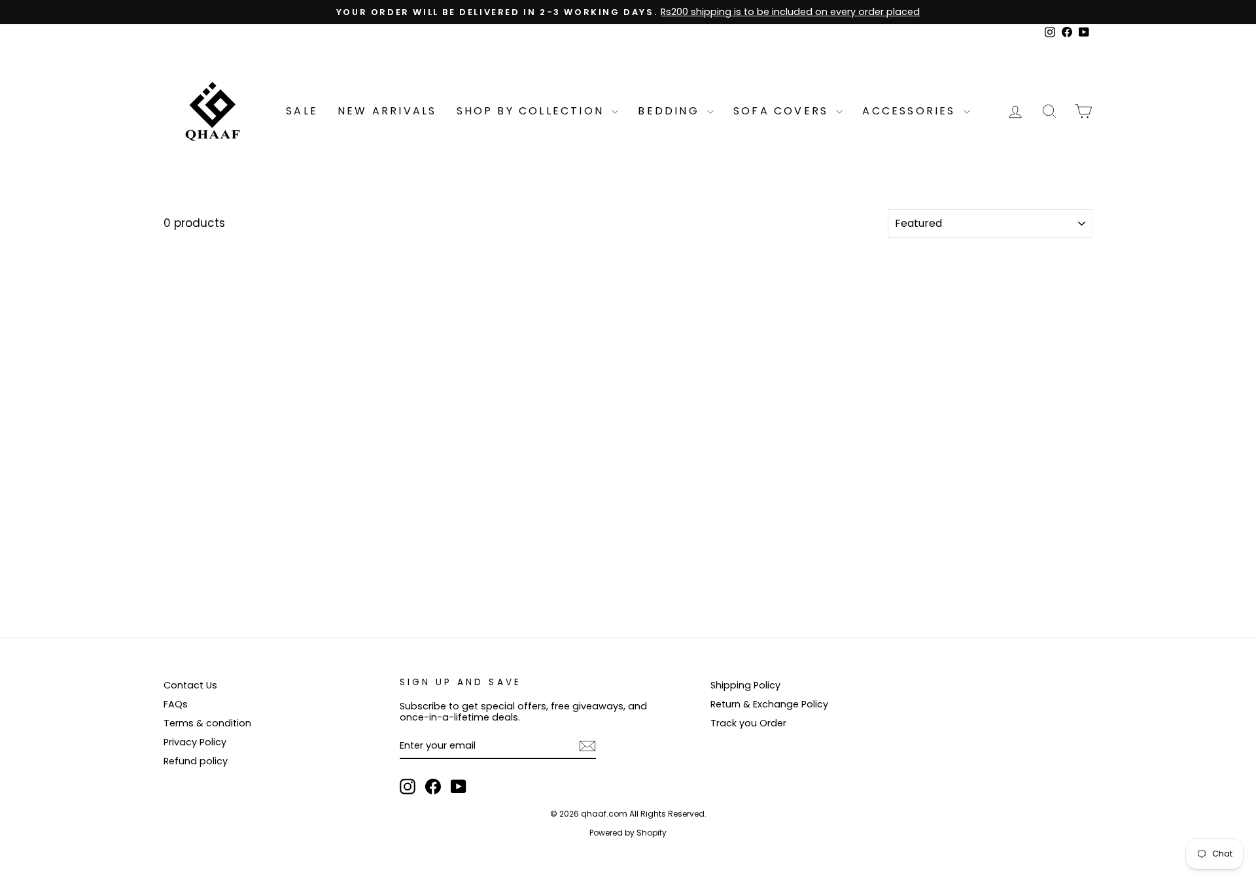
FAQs (176, 704)
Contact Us (190, 685)
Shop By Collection (533, 110)
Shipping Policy (745, 685)
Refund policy (196, 761)
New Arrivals (387, 110)
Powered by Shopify (628, 832)
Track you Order (748, 723)
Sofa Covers (783, 110)
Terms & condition (207, 723)
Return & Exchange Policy (769, 704)
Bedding (671, 110)
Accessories (911, 110)
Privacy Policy (195, 742)
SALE (302, 110)
